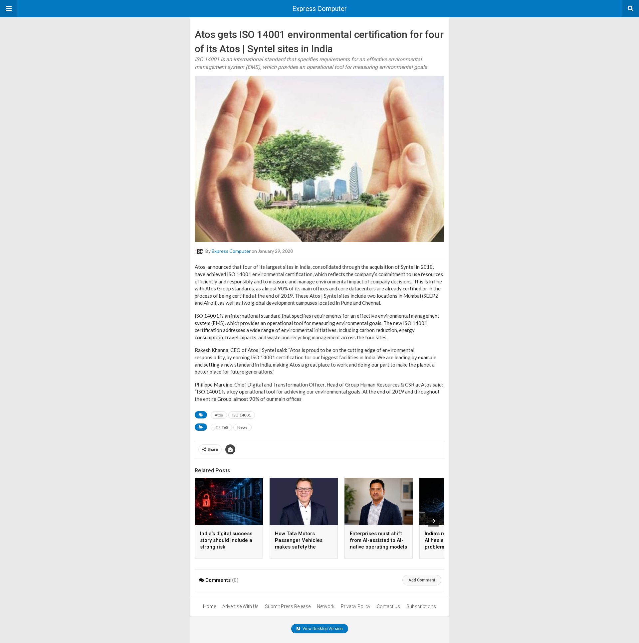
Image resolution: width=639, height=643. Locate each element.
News (242, 427)
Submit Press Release (288, 606)
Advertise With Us (240, 606)
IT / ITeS (221, 427)
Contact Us (388, 606)
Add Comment (421, 580)
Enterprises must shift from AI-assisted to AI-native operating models (378, 540)
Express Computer (319, 9)
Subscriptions (421, 606)
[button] (8, 8)
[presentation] (433, 521)
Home (209, 606)
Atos (219, 414)
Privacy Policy (355, 606)
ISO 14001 (241, 414)
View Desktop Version (322, 628)
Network (325, 606)
